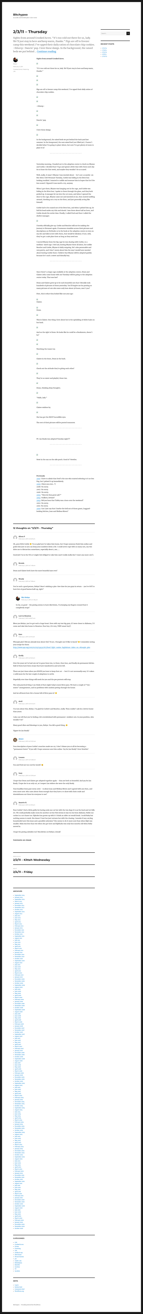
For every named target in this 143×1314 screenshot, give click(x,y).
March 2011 (18, 948)
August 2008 (18, 1012)
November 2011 (19, 932)
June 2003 (18, 1138)
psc (16, 1259)
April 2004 (18, 1118)
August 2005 (18, 1085)
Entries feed (18, 1287)
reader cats (18, 1261)
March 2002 (18, 1169)
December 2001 (19, 1175)
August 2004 (18, 1110)
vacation (17, 1271)
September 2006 (20, 1059)
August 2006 (19, 1061)
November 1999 (20, 1226)
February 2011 (19, 950)
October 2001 (19, 1179)
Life (14, 71)
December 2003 (19, 1126)
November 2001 (19, 1177)
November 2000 (20, 1202)
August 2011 (18, 938)
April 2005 (18, 1093)
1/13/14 (104, 50)
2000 (38, 509)
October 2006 (19, 1057)
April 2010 (18, 971)
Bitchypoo (20, 14)
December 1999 (20, 1224)
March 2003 (18, 1144)
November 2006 (20, 1055)
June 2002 (18, 1163)
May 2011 (17, 944)
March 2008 (18, 1022)
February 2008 (19, 1024)
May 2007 (18, 1042)
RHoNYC (17, 1265)
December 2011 (19, 930)
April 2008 (18, 1020)
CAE (16, 1242)
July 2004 (17, 1112)
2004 (38, 498)
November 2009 (20, 981)
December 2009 (20, 979)
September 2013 (20, 899)
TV (15, 1269)
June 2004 (18, 1114)
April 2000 (18, 1216)
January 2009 (19, 1001)
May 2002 (18, 1165)
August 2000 (18, 1208)
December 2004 (19, 1102)
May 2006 (18, 1067)
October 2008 (19, 1008)
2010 (38, 479)
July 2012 (17, 916)
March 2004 (18, 1120)
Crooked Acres (17, 69)
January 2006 (19, 1075)
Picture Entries (19, 1257)
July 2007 (17, 1038)
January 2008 (19, 1026)
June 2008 (18, 1016)
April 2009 (18, 995)
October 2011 (19, 934)
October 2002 (19, 1155)
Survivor (17, 1267)
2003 (38, 500)
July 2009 (18, 989)
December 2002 (19, 1151)
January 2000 (19, 1222)
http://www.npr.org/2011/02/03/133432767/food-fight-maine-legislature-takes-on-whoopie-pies (51, 647)
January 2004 (19, 1124)
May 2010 (18, 969)
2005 (38, 495)
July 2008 (17, 1014)
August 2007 (18, 1036)
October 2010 (19, 958)
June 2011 (18, 942)
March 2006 (18, 1071)
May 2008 (18, 1018)
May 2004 (18, 1116)
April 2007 (18, 1044)
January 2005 (19, 1099)
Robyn (15, 64)
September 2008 (20, 1010)
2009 (38, 484)
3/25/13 (104, 56)
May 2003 (18, 1140)
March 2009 (18, 997)
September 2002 (20, 1157)
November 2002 (20, 1153)
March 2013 (18, 901)
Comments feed (19, 1289)
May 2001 (18, 1189)
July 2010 (17, 965)
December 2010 (19, 954)
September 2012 (20, 911)
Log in (17, 1285)
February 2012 (19, 926)
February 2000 (19, 1220)
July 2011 (17, 940)
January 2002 (19, 1173)
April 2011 (18, 946)
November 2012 (19, 907)
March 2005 (18, 1095)
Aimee (21, 739)
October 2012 (19, 909)
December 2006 (20, 1052)
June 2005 (18, 1089)
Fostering (26, 69)
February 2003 (19, 1146)
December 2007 (19, 1028)
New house (18, 1255)
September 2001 (20, 1181)
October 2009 (19, 983)
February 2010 (19, 975)
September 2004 (20, 1108)
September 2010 (20, 961)
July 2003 (17, 1136)
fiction (17, 1246)
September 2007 (20, 1034)
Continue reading (46, 51)
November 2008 (20, 1005)
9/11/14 (104, 48)
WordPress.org (19, 1291)
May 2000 (18, 1214)
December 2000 (19, 1200)
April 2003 (18, 1142)
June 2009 (18, 991)
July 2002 (17, 1161)
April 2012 (18, 922)
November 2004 (20, 1104)
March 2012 (18, 924)
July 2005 (17, 1087)
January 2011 (18, 952)
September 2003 (20, 1132)
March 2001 (18, 1194)
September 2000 (20, 1206)
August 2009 (19, 987)
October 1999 (19, 1228)
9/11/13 (104, 52)
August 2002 (18, 1159)
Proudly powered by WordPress (30, 1305)
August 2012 (18, 914)
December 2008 (19, 1003)
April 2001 (18, 1191)
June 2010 (18, 967)
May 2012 (18, 920)
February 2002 (19, 1171)
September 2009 (20, 985)
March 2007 (18, 1046)
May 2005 (18, 1091)
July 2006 (18, 1063)
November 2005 (20, 1079)
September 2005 (20, 1083)
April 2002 (18, 1167)
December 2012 (19, 905)
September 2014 (20, 895)
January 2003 (19, 1149)
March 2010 (18, 973)
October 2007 (19, 1032)
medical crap (19, 1252)
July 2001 (17, 1185)
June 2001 (18, 1187)
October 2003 (19, 1130)
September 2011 (19, 936)
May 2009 (18, 993)
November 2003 (19, 1128)
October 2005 (19, 1081)
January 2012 (19, 928)
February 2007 (19, 1048)
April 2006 (18, 1069)
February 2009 (19, 999)
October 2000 (19, 1204)
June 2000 (18, 1212)
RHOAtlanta (18, 1263)
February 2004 (19, 1122)
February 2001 (19, 1196)
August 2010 (18, 963)
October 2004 (19, 1106)
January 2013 (19, 903)
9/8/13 (104, 54)
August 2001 (18, 1183)
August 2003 (18, 1134)
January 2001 (19, 1198)
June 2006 (18, 1065)
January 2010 (19, 977)
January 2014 (19, 897)
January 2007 (19, 1050)
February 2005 (19, 1097)
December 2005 (19, 1077)
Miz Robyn (25, 597)
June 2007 (18, 1040)
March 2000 (18, 1218)
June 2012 (18, 918)
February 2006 (19, 1073)
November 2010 (19, 956)
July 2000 (17, 1210)
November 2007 (20, 1030)
